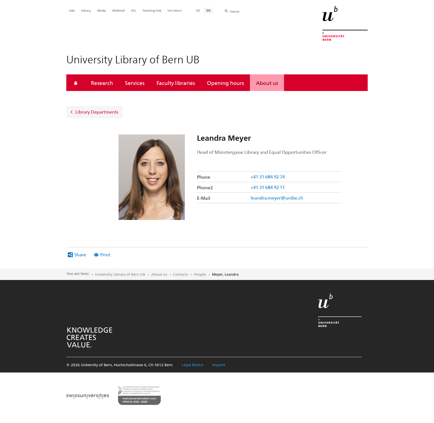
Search (234, 11)
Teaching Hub (151, 10)
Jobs (72, 10)
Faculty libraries (175, 82)
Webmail (118, 10)
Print (105, 254)
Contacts (180, 274)
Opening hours (225, 82)
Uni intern (175, 10)
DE (198, 10)
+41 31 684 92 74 (268, 176)
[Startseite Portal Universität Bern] (345, 23)
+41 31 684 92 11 (268, 187)
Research (102, 82)
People (200, 274)
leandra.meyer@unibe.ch (277, 198)
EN (208, 10)
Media (101, 10)
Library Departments (96, 112)
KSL (133, 10)
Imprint (218, 364)
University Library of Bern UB (120, 274)
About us (267, 82)
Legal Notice (192, 364)
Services (134, 82)
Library (86, 10)
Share (80, 254)
